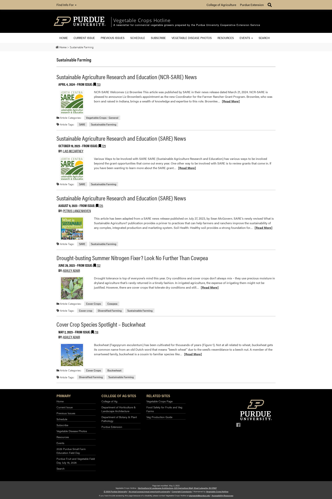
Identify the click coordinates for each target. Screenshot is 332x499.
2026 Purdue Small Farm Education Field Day (71, 451)
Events (245, 38)
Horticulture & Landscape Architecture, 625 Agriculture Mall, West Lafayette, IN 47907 (177, 488)
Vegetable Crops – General (102, 118)
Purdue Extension (252, 4)
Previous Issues (112, 38)
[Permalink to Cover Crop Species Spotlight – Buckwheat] (71, 355)
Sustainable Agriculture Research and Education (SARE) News (121, 138)
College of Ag (109, 401)
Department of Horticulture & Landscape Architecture (118, 409)
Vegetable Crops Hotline (217, 491)
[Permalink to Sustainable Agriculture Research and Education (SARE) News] (71, 169)
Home (63, 38)
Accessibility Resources (222, 495)
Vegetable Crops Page (159, 401)
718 (96, 332)
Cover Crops (93, 304)
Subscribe (158, 38)
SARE (82, 124)
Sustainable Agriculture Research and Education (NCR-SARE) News (126, 76)
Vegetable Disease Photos (192, 38)
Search (264, 38)
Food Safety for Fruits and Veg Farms (164, 409)
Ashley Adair (71, 270)
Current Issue (84, 38)
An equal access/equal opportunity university (149, 491)
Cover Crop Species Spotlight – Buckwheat (100, 324)
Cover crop (85, 310)
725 (101, 205)
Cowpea (112, 304)
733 (98, 84)
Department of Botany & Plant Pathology (119, 419)
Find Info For (65, 4)
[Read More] (231, 101)
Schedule (137, 38)
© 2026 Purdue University (115, 491)
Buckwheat (114, 370)
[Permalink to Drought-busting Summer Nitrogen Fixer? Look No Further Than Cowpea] (71, 288)
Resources (225, 38)
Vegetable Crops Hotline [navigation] (142, 20)
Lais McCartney (73, 151)
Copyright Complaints (182, 491)
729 (104, 145)
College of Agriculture (221, 4)
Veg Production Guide (159, 417)
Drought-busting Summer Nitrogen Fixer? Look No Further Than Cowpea (132, 257)
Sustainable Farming (103, 124)
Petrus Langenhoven (77, 210)
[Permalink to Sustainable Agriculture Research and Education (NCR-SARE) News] (71, 102)
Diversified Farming (110, 310)
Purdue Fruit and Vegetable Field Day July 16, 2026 (75, 460)
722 (98, 265)
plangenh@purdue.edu (199, 495)
